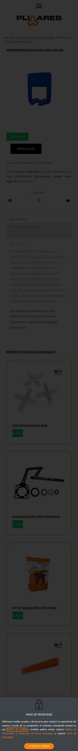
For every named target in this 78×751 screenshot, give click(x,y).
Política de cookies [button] (17, 729)
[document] (39, 375)
